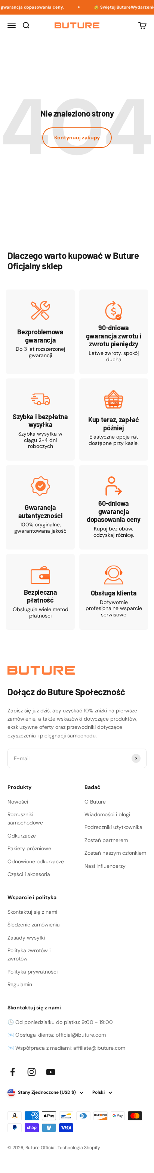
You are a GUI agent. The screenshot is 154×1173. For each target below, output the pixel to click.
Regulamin (19, 984)
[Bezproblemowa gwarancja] (40, 332)
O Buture (95, 801)
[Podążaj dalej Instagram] (32, 1072)
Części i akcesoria (28, 874)
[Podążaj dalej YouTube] (51, 1072)
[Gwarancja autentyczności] (40, 507)
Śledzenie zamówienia (33, 924)
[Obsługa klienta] (113, 592)
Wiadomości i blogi (107, 814)
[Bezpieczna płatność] (40, 592)
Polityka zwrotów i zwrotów (28, 954)
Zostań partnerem (106, 840)
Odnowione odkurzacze (35, 861)
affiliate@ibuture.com (99, 1047)
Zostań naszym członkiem (115, 852)
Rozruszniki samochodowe (25, 818)
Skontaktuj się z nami (32, 912)
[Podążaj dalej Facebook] (12, 1072)
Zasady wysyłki (26, 937)
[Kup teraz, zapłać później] (113, 419)
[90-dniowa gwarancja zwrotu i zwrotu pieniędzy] (113, 332)
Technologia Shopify (79, 1148)
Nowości (17, 801)
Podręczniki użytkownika (113, 827)
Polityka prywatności (32, 971)
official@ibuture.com (81, 1034)
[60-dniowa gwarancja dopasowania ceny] (113, 507)
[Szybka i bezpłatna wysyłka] (40, 419)
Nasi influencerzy (105, 866)
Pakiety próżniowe (29, 848)
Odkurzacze (21, 835)
